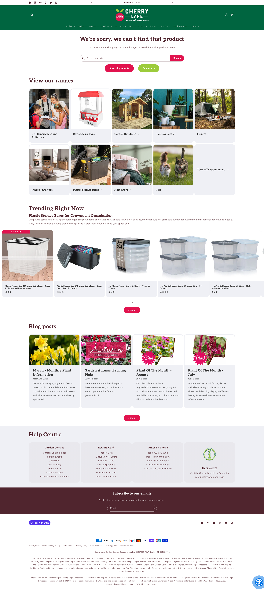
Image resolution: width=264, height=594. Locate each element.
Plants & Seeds (165, 134)
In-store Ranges (54, 472)
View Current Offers (106, 476)
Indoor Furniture (42, 189)
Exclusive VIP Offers (106, 456)
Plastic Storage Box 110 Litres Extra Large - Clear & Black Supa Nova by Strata (27, 287)
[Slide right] (138, 302)
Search (177, 58)
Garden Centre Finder (54, 453)
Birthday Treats (106, 460)
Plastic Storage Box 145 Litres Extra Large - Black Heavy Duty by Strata (79, 287)
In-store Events (54, 456)
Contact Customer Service (158, 468)
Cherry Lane (40, 546)
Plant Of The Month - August (154, 372)
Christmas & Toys (84, 134)
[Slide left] (126, 302)
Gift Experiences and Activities (44, 136)
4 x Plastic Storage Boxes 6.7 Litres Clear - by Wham (181, 287)
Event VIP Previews (106, 468)
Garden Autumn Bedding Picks (105, 372)
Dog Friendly (54, 464)
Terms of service (96, 546)
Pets (158, 189)
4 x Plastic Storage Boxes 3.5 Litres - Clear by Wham (129, 287)
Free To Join (106, 453)
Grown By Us (54, 468)
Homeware (121, 189)
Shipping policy (111, 546)
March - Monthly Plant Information (52, 372)
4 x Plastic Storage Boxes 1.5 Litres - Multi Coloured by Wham (231, 287)
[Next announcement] (172, 2)
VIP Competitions (106, 464)
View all (132, 310)
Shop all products (119, 68)
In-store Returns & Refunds (54, 476)
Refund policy (68, 546)
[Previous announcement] (92, 2)
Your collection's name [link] (211, 169)
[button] (32, 15)
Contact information (127, 546)
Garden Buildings (125, 134)
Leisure (201, 134)
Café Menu (54, 460)
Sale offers (149, 68)
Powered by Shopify (52, 546)
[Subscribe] (154, 508)
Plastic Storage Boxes (86, 189)
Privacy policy (81, 546)
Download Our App (106, 472)
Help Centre (45, 434)
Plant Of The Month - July (205, 372)
